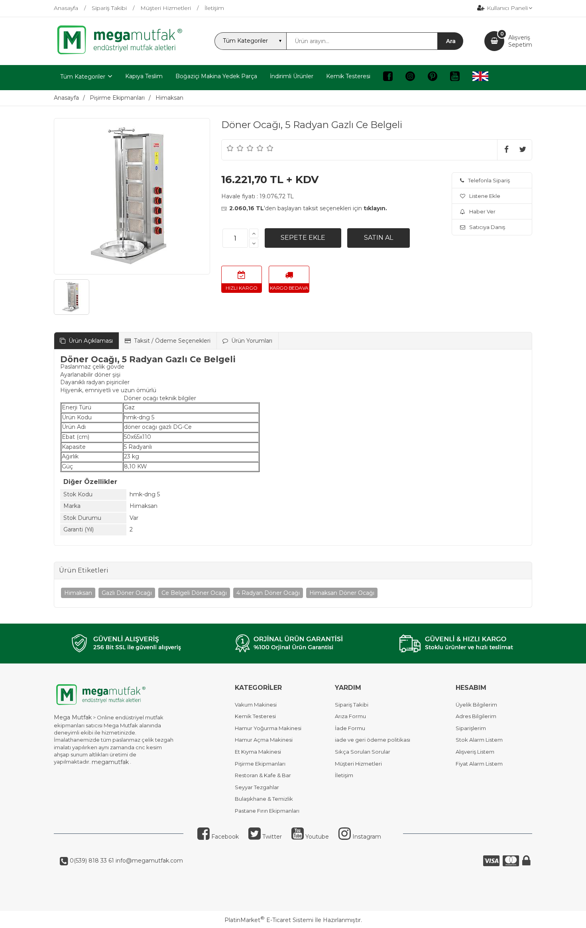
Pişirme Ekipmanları (260, 763)
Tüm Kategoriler (82, 76)
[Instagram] (410, 77)
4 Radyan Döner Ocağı (268, 592)
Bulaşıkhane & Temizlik (264, 799)
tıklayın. (375, 208)
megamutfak (110, 762)
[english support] (480, 77)
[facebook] (388, 77)
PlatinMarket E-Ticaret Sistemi (268, 920)
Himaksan (78, 592)
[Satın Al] (378, 237)
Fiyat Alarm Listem (479, 763)
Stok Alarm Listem (479, 739)
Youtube (316, 836)
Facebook (224, 836)
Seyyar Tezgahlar (257, 787)
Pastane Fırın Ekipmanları (267, 811)
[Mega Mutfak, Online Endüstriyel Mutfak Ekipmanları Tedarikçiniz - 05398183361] (123, 53)
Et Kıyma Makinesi (258, 751)
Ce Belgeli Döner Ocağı (194, 592)
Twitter (271, 836)
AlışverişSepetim (520, 41)
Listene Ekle (484, 196)
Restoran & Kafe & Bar (263, 775)
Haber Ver (482, 211)
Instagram (366, 836)
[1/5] (230, 148)
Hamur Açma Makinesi (264, 739)
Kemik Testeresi (255, 716)
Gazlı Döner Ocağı (127, 592)
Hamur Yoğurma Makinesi (268, 728)
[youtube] (455, 77)
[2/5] (235, 148)
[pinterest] (432, 77)
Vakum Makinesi (256, 704)
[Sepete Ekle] (303, 237)
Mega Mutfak (73, 717)
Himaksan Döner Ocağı (341, 592)
